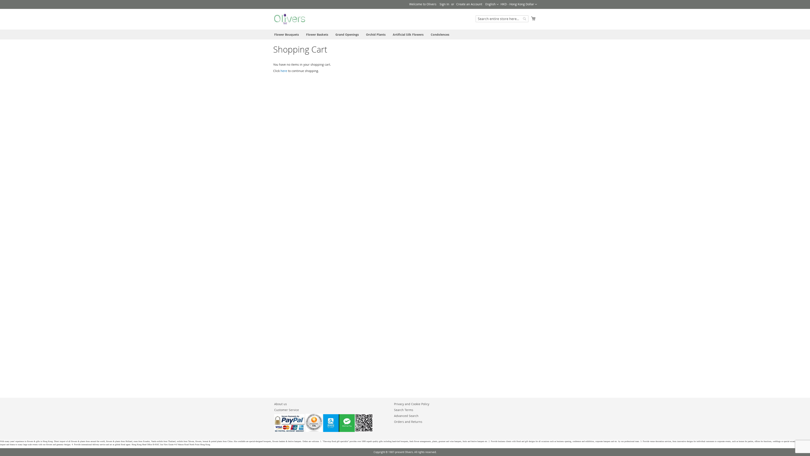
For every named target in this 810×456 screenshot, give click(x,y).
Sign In (444, 4)
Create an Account (469, 4)
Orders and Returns (408, 422)
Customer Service (286, 410)
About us (280, 404)
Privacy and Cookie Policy (411, 404)
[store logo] (289, 19)
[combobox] (502, 18)
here (284, 71)
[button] (519, 4)
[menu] (405, 34)
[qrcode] (348, 431)
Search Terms (403, 410)
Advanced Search (406, 416)
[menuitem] (286, 34)
